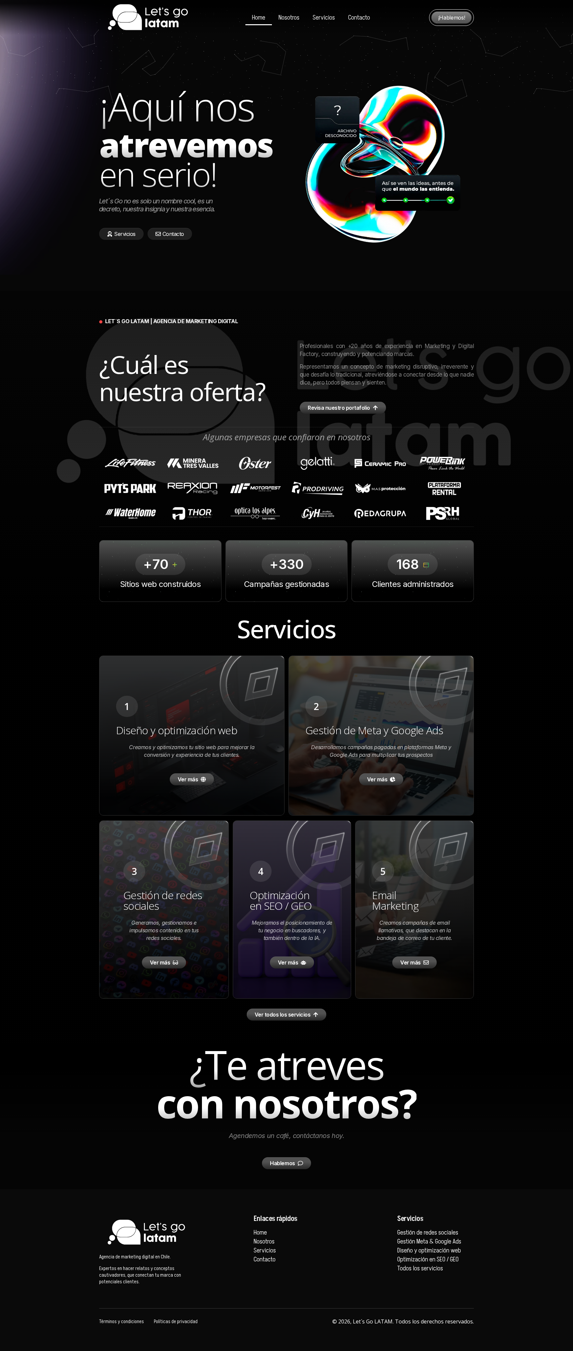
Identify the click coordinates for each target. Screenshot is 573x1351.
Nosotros (289, 17)
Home (258, 17)
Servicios (324, 17)
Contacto (359, 17)
